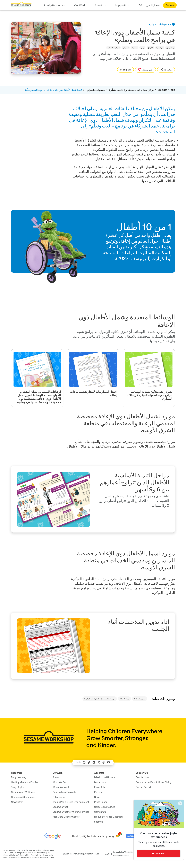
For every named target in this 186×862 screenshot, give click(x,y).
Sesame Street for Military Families (71, 811)
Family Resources (54, 5)
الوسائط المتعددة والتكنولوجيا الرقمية (99, 698)
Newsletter (17, 802)
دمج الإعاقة (124, 698)
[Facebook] (94, 762)
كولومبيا (159, 47)
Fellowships (59, 797)
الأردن (150, 47)
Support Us (122, 5)
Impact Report (143, 787)
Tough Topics (17, 787)
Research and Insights (64, 792)
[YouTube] (108, 762)
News (97, 797)
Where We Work (61, 787)
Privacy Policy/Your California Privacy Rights (130, 852)
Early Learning (18, 777)
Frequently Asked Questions (109, 816)
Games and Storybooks (23, 797)
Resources (16, 772)
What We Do (59, 782)
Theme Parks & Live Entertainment (71, 802)
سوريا (134, 47)
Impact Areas (166, 90)
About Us (100, 5)
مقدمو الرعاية (139, 698)
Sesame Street (60, 806)
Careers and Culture (104, 806)
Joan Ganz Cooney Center (66, 816)
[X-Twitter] (99, 762)
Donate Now (142, 777)
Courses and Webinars (23, 792)
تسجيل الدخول (153, 5)
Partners (98, 792)
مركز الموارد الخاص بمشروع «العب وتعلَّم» (131, 90)
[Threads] (103, 762)
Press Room (100, 802)
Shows (56, 777)
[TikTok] (89, 762)
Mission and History (104, 777)
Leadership (100, 782)
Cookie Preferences (121, 855)
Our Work (79, 5)
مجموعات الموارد (95, 90)
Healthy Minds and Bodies (24, 782)
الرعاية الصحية (113, 47)
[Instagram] (84, 762)
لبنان (142, 47)
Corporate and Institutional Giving (153, 782)
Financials (99, 787)
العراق (126, 47)
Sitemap (98, 821)
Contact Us (100, 811)
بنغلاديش (170, 47)
